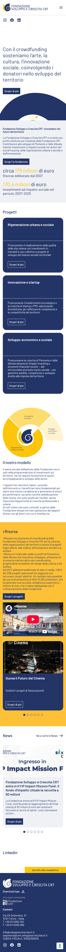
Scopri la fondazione (16, 161)
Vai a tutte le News (47, 735)
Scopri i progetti (13, 596)
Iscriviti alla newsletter (45, 870)
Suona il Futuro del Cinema (25, 678)
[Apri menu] (61, 7)
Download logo (11, 891)
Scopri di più (11, 91)
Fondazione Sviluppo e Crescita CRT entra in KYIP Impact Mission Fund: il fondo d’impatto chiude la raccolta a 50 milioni (32, 788)
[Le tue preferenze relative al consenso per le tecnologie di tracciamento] (59, 946)
